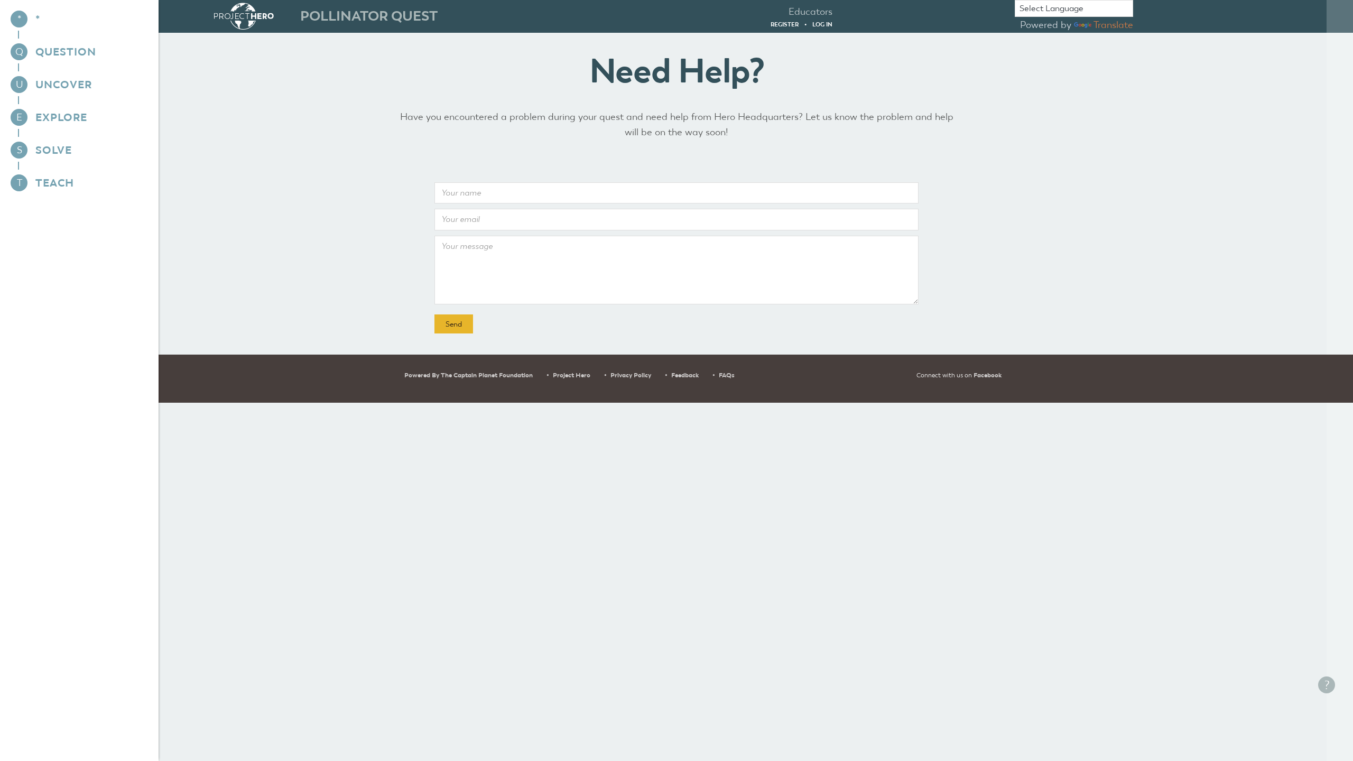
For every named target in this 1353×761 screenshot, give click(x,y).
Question (65, 52)
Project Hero (571, 375)
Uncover (63, 84)
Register (785, 24)
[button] (453, 323)
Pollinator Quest (369, 16)
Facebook (988, 375)
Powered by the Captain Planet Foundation (468, 375)
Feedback (685, 375)
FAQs (727, 375)
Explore (61, 117)
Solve (53, 150)
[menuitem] (79, 19)
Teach (54, 183)
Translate (1113, 24)
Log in (822, 24)
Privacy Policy (630, 375)
